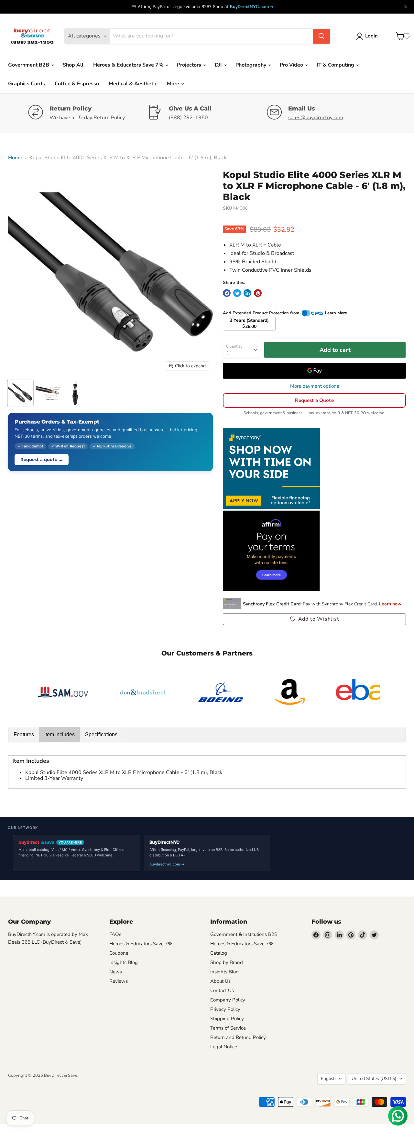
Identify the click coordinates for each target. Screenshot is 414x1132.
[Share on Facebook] (227, 293)
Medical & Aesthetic (133, 83)
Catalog (218, 953)
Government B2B (29, 64)
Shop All (73, 64)
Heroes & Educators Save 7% (129, 64)
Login (371, 36)
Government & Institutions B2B (244, 934)
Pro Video (292, 64)
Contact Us (222, 990)
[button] (314, 619)
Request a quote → (41, 459)
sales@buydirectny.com (315, 117)
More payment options (314, 386)
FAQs (115, 934)
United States (374, 1078)
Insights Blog (123, 962)
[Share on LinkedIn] (247, 293)
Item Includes (59, 734)
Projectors (189, 64)
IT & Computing (336, 64)
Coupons (118, 953)
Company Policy (227, 1000)
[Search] (321, 36)
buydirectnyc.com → (167, 864)
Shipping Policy (227, 1018)
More (173, 83)
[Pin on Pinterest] (258, 293)
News (115, 972)
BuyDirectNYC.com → (252, 6)
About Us (220, 981)
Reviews (118, 981)
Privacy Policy (225, 1009)
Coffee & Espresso (77, 83)
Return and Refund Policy (238, 1037)
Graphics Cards (26, 83)
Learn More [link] (336, 313)
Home (15, 158)
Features (24, 734)
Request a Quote (314, 400)
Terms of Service (228, 1028)
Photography (251, 64)
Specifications (101, 734)
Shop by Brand (226, 962)
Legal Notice (223, 1046)
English (328, 1078)
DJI (219, 64)
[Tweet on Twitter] (237, 293)
